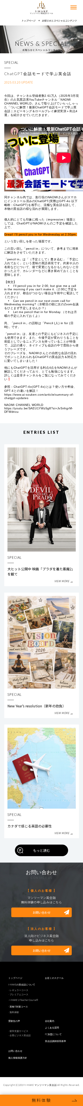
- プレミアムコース (18, 994)
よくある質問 (52, 1027)
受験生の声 (14, 1021)
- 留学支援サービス (18, 1031)
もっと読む (41, 850)
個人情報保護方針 (17, 1057)
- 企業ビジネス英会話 (19, 1035)
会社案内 (49, 1021)
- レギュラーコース (18, 990)
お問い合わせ (41, 912)
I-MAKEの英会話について (21, 984)
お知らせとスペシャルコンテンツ (59, 20)
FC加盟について (53, 1034)
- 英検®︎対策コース (18, 1006)
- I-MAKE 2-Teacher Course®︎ (23, 1000)
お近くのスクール (54, 977)
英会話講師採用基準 (55, 1041)
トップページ (28, 20)
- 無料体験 (13, 1012)
